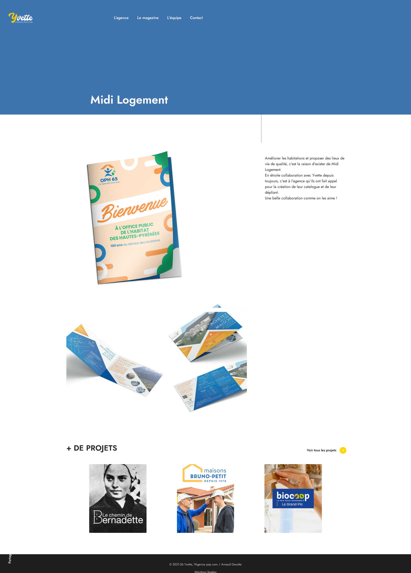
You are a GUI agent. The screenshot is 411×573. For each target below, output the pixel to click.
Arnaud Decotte (231, 564)
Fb (9, 525)
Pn (9, 502)
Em (9, 533)
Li (9, 510)
